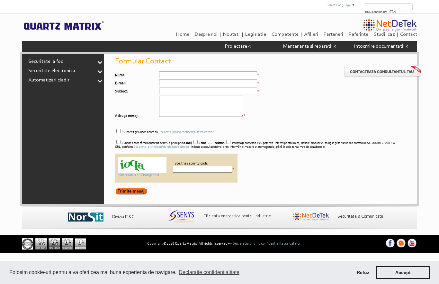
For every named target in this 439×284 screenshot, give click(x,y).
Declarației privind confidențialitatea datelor (161, 147)
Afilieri (311, 34)
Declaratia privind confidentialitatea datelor (266, 244)
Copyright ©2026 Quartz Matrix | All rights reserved (187, 244)
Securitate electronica (51, 70)
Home (182, 34)
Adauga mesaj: (127, 116)
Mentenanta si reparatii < (309, 46)
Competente (285, 34)
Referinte (358, 34)
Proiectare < (238, 46)
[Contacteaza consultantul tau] (382, 76)
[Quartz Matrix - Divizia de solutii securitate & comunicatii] (311, 216)
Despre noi (206, 34)
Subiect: (121, 91)
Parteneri (333, 34)
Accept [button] (403, 272)
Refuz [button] (363, 272)
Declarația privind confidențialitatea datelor (185, 132)
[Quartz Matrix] (63, 29)
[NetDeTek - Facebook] (390, 248)
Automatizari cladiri (49, 80)
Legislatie (255, 34)
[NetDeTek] (390, 31)
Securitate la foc (45, 61)
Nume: (120, 75)
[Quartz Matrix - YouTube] (412, 248)
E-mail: (121, 83)
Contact (408, 34)
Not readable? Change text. (139, 175)
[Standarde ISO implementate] (54, 249)
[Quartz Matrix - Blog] (401, 248)
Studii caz (384, 34)
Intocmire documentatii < (381, 46)
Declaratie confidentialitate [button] (209, 272)
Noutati (231, 34)
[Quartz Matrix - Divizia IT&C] (85, 217)
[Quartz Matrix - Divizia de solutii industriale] (181, 216)
